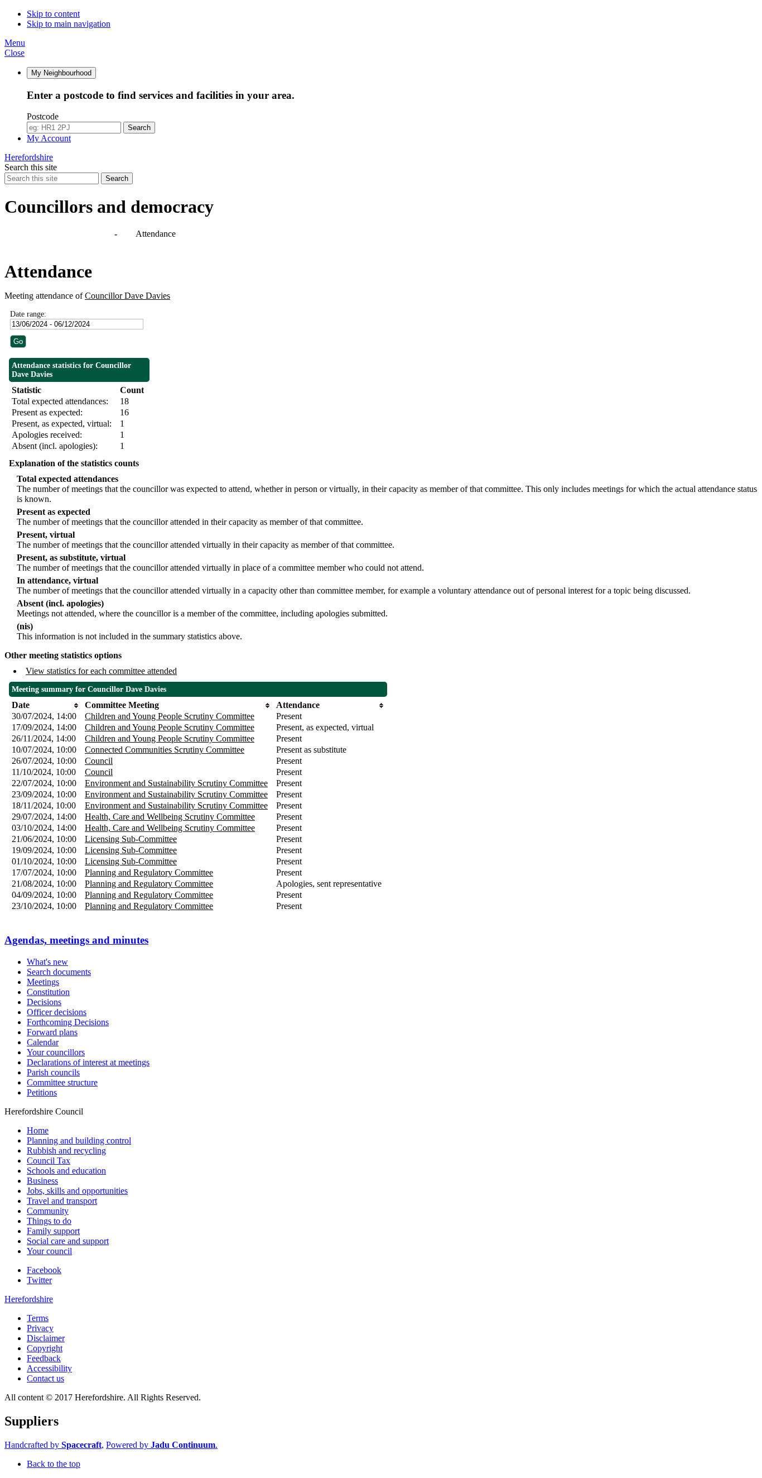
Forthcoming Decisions (68, 1022)
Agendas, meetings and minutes (60, 233)
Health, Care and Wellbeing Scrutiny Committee (170, 816)
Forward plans (52, 1032)
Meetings (43, 982)
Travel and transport (62, 1201)
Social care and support (68, 1241)
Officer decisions (56, 1012)
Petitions (42, 1092)
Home (38, 1130)
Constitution (48, 992)
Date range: (28, 314)
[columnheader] (45, 705)
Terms (38, 1318)
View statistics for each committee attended (101, 671)
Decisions (44, 1002)
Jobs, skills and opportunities (77, 1190)
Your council (49, 1251)
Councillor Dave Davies (127, 295)
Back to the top (53, 1464)
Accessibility (49, 1368)
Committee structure (62, 1082)
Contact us (45, 1378)
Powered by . (162, 1445)
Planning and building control (79, 1140)
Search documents (59, 972)
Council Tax (48, 1160)
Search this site (30, 167)
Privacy (40, 1328)
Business (42, 1180)
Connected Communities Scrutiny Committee (164, 749)
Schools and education (66, 1170)
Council (99, 761)
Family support (53, 1231)
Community (48, 1211)
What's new (47, 962)
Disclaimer (46, 1338)
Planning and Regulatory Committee (149, 872)
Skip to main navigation (68, 23)
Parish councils (53, 1072)
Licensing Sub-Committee (131, 839)
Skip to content (53, 13)
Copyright (44, 1348)
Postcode (43, 116)
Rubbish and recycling (66, 1150)
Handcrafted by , (54, 1445)
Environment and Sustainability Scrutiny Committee (176, 783)
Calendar (43, 1042)
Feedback (44, 1358)
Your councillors (56, 1052)
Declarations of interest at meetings (88, 1062)
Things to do (49, 1221)
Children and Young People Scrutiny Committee (169, 716)
